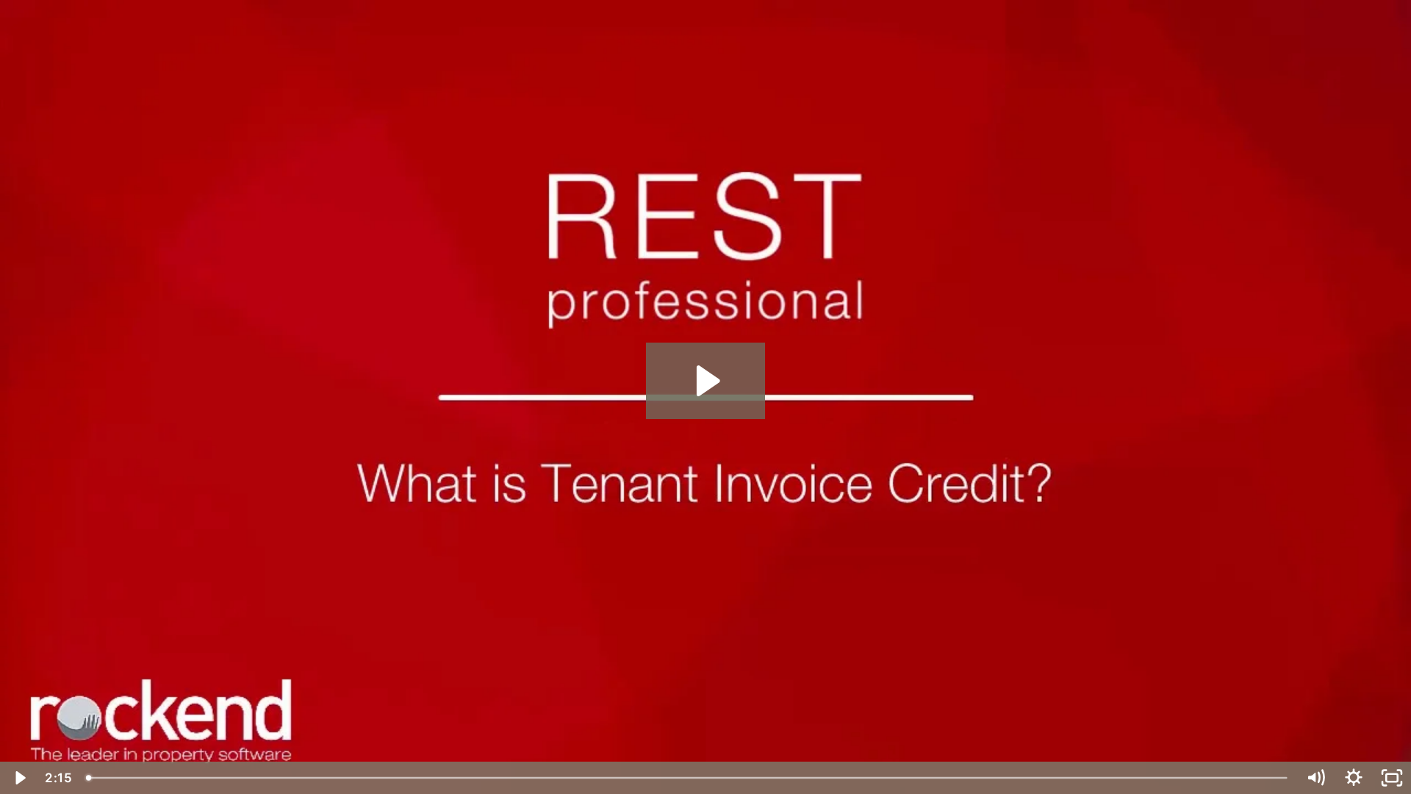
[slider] (688, 778)
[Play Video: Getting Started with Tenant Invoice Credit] (706, 381)
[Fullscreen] (1392, 778)
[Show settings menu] (1354, 778)
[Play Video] (19, 778)
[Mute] (1315, 778)
